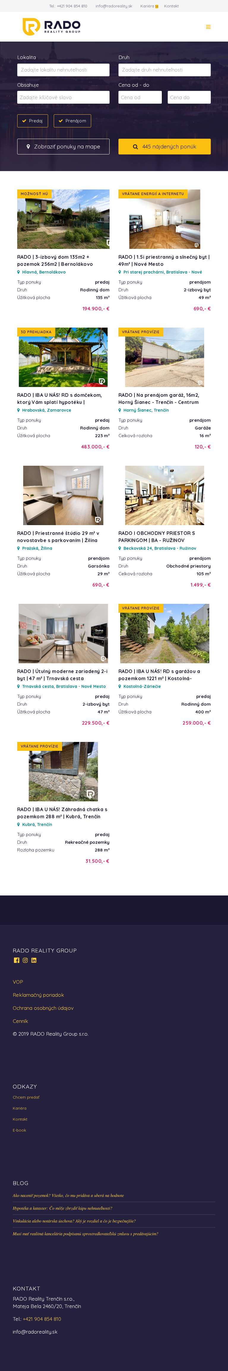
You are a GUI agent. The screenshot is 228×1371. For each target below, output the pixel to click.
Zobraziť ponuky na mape (66, 146)
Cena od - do (133, 85)
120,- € (203, 447)
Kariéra (147, 6)
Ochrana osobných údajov (43, 1008)
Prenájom (76, 121)
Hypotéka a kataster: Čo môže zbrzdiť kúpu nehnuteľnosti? (62, 1208)
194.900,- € (96, 309)
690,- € (202, 309)
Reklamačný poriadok (38, 995)
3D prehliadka (36, 332)
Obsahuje (28, 85)
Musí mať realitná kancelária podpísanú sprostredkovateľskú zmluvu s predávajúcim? (85, 1233)
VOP (18, 982)
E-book (19, 1130)
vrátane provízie (141, 332)
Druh (123, 57)
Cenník (20, 1021)
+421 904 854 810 (72, 6)
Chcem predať (26, 1097)
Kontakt (171, 6)
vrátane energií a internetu (153, 194)
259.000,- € (197, 723)
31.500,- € (98, 861)
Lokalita (26, 57)
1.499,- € (201, 585)
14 (156, 6)
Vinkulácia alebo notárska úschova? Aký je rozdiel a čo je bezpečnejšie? (74, 1221)
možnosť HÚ (34, 194)
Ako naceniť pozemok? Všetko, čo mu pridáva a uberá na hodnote (68, 1195)
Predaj (36, 121)
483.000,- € (95, 447)
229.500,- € (96, 723)
